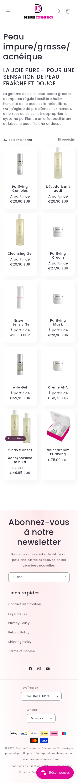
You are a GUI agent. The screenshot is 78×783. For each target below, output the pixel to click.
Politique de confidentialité (41, 759)
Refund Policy (19, 632)
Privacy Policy (19, 623)
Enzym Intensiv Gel (20, 322)
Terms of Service (21, 651)
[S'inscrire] (64, 577)
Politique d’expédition (58, 766)
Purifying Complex (20, 188)
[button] (8, 11)
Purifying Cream (58, 255)
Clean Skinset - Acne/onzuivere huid (20, 456)
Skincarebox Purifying (58, 452)
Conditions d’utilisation (25, 766)
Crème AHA (58, 387)
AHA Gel (20, 387)
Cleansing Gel (19, 253)
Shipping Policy (20, 642)
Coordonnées (28, 772)
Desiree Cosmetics (28, 748)
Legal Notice (17, 614)
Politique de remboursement (54, 753)
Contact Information (24, 604)
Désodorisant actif (58, 188)
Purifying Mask (58, 322)
